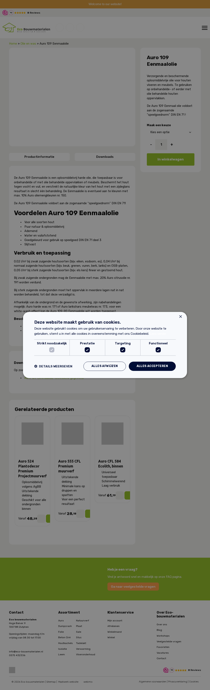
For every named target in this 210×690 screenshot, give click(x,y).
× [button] (180, 316)
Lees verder (158, 334)
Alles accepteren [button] (152, 366)
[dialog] (105, 345)
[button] (53, 366)
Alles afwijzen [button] (104, 366)
